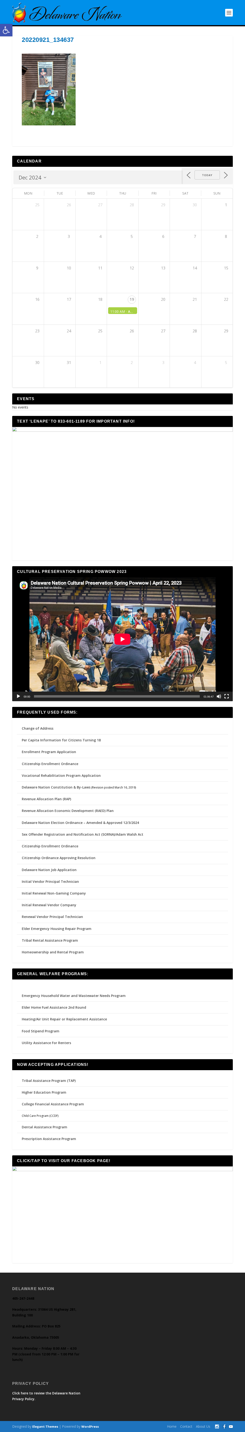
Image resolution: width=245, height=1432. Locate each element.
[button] (6, 30)
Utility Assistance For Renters (46, 1042)
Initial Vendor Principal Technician (50, 881)
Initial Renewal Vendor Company (49, 905)
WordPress (90, 1426)
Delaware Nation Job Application (49, 869)
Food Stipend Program (40, 1031)
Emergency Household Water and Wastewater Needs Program (74, 995)
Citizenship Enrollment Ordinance (50, 763)
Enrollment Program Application (49, 752)
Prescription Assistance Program (49, 1138)
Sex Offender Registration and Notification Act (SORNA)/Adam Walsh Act (82, 834)
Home (172, 1426)
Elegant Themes (45, 1426)
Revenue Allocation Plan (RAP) (46, 799)
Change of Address (37, 728)
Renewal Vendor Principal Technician (52, 916)
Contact (186, 1426)
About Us (203, 1426)
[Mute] (219, 696)
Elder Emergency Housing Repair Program (56, 928)
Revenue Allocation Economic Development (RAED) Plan (68, 810)
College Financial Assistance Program (53, 1104)
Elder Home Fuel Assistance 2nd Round (54, 1007)
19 (132, 299)
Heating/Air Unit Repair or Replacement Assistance (64, 1019)
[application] (122, 639)
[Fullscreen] (226, 696)
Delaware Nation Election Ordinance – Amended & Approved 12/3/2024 (80, 822)
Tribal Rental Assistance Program (50, 940)
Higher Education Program (44, 1092)
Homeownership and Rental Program (53, 952)
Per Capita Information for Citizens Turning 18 (61, 740)
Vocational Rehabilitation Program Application (61, 775)
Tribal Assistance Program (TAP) (49, 1080)
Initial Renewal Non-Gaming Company (54, 893)
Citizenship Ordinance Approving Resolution (58, 858)
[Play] (18, 696)
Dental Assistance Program (44, 1127)
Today (207, 175)
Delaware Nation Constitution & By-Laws (56, 787)
